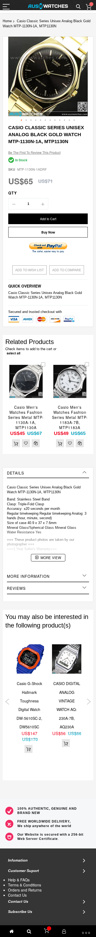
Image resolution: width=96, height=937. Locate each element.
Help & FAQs (19, 879)
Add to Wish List (29, 270)
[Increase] (42, 203)
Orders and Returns (25, 890)
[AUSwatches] (48, 6)
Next (89, 702)
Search (78, 7)
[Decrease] (14, 203)
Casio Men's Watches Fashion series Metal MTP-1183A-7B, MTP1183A (70, 417)
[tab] (48, 473)
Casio (12, 293)
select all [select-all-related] (13, 353)
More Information (28, 576)
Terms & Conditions (24, 885)
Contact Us (17, 895)
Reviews (16, 588)
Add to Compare (66, 270)
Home (7, 21)
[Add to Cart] (16, 443)
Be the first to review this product (34, 152)
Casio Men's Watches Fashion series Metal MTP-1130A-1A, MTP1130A (26, 417)
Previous (7, 702)
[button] (21, 120)
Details (15, 473)
